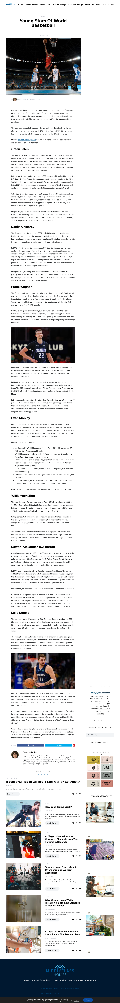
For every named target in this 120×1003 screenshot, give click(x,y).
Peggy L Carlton (22, 99)
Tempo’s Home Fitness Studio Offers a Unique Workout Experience (61, 870)
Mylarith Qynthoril (96, 836)
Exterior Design (75, 5)
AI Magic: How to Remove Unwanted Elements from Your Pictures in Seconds (61, 839)
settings (76, 1001)
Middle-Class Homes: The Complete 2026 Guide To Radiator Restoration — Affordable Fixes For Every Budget (98, 902)
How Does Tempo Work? (58, 807)
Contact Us (107, 5)
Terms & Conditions (41, 980)
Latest (43, 16)
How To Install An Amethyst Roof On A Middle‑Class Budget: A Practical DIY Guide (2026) (100, 864)
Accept (88, 1000)
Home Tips (45, 5)
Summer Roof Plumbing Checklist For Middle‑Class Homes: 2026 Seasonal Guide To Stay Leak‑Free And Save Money (99, 942)
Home (21, 5)
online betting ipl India (27, 140)
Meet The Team (92, 5)
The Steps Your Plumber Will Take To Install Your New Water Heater (43, 781)
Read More (11, 794)
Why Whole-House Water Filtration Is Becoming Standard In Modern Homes (62, 903)
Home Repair (32, 5)
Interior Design (59, 5)
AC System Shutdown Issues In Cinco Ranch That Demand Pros (62, 933)
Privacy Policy (59, 980)
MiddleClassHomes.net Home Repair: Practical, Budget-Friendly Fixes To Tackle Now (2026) (99, 827)
